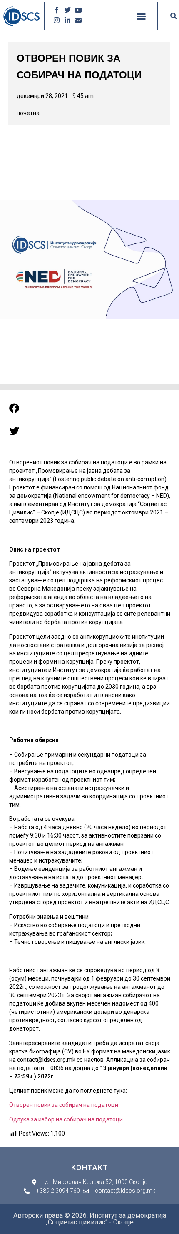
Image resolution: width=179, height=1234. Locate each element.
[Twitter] (67, 10)
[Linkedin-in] (67, 20)
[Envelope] (78, 20)
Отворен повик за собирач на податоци (63, 1104)
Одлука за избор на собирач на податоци (66, 1119)
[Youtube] (78, 10)
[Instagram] (56, 20)
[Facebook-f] (56, 10)
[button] (141, 16)
